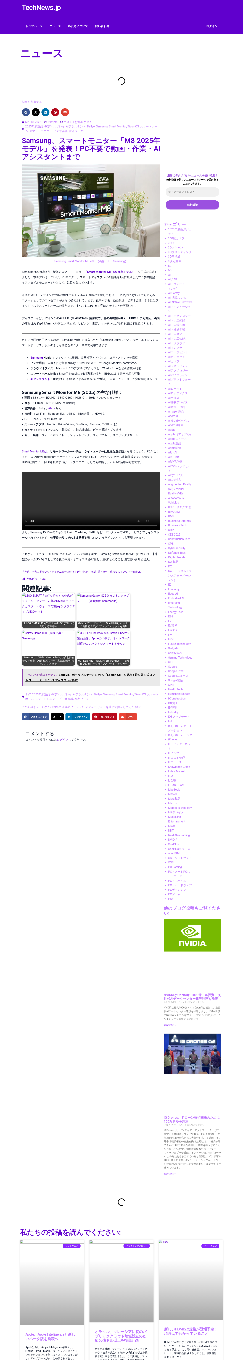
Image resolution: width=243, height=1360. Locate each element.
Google (172, 666)
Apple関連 (174, 448)
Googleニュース (178, 675)
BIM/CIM (174, 511)
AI (169, 275)
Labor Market (176, 771)
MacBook (174, 789)
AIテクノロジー (178, 370)
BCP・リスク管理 (179, 507)
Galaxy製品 (175, 653)
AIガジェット (176, 356)
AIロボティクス (178, 393)
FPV (170, 639)
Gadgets (173, 648)
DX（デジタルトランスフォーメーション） (180, 575)
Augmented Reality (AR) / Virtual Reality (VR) (180, 489)
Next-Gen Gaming (179, 835)
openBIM (173, 853)
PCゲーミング (177, 890)
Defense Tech (177, 552)
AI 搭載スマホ (177, 297)
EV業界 (172, 625)
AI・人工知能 (176, 320)
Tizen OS (133, 126)
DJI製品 (173, 562)
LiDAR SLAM (176, 785)
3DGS (171, 243)
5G (169, 266)
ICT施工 (173, 703)
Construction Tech (179, 539)
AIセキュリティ (178, 366)
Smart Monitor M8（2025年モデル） (111, 272)
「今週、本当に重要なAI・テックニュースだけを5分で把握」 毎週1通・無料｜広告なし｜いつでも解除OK (81, 571)
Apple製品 (174, 443)
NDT (171, 830)
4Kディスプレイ (54, 126)
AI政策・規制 (176, 407)
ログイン (212, 26)
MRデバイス (176, 812)
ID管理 (172, 707)
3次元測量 (174, 261)
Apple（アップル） (180, 434)
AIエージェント (178, 352)
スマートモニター (40, 131)
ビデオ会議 (60, 131)
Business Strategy (179, 521)
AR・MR (173, 457)
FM (170, 634)
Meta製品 (174, 798)
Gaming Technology (180, 657)
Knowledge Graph (179, 767)
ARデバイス (175, 475)
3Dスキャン (175, 247)
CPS (171, 543)
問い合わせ (102, 26)
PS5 (170, 899)
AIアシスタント (76, 126)
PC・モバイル (177, 880)
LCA (170, 776)
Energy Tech (175, 612)
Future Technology (179, 644)
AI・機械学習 (176, 329)
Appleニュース (177, 439)
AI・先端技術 (176, 325)
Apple (171, 429)
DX (170, 566)
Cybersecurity (176, 548)
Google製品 (175, 680)
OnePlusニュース (179, 849)
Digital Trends (176, 557)
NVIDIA (172, 839)
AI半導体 (173, 398)
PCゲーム (174, 894)
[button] (26, 112)
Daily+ (91, 126)
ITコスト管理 (176, 757)
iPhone (172, 739)
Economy (173, 589)
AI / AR (172, 279)
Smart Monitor (117, 126)
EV (169, 621)
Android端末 (175, 425)
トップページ (34, 26)
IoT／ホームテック (180, 735)
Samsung (102, 126)
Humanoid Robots (179, 694)
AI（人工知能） (178, 338)
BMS (171, 516)
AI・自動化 (175, 334)
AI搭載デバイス (178, 402)
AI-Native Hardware (180, 302)
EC (169, 584)
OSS (171, 862)
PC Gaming (175, 867)
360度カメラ (176, 238)
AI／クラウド (176, 343)
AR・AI (172, 452)
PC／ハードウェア (180, 885)
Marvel (172, 794)
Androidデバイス (178, 420)
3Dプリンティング (180, 252)
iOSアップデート (179, 716)
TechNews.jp (41, 7)
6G (169, 270)
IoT (170, 721)
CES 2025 (174, 534)
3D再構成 (174, 256)
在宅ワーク (76, 131)
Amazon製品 (176, 411)
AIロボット (175, 389)
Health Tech (175, 689)
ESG (170, 616)
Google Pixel (176, 671)
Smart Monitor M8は (34, 451)
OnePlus (173, 844)
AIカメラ (173, 361)
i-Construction (177, 698)
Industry (173, 712)
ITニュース (175, 762)
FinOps (172, 630)
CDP (171, 530)
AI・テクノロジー (179, 316)
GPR (171, 684)
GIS (170, 662)
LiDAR (172, 780)
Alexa (51, 408)
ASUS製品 (174, 479)
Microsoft (174, 803)
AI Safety (174, 293)
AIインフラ (175, 347)
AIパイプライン (178, 375)
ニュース (55, 26)
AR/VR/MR (175, 461)
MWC (171, 826)
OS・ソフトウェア (180, 858)
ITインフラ (175, 753)
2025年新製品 (34, 126)
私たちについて (78, 26)
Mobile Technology (180, 807)
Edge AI (173, 593)
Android (173, 416)
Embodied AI (176, 598)
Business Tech (177, 525)
